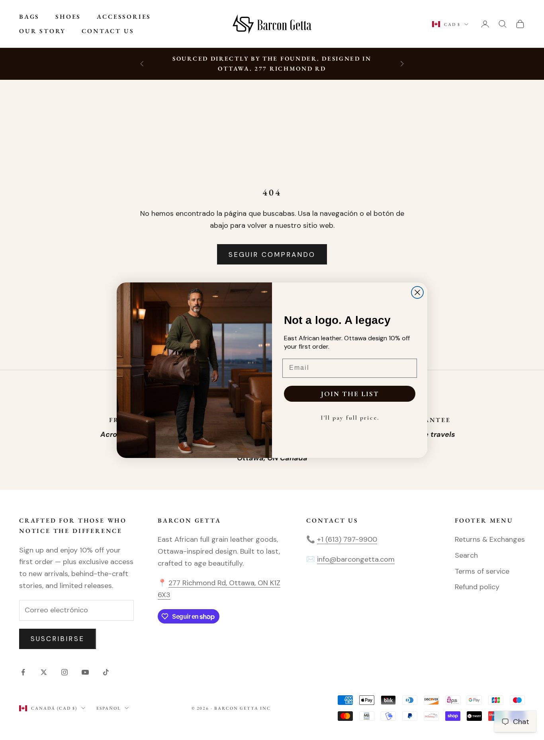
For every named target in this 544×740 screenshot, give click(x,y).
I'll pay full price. (350, 418)
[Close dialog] (417, 292)
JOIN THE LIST (350, 393)
